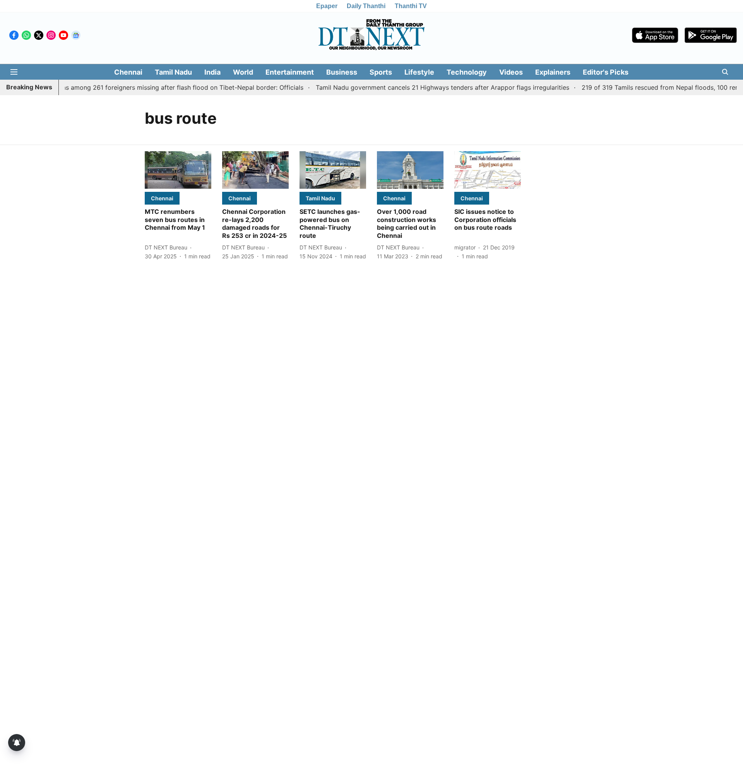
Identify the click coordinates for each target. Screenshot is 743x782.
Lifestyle (419, 72)
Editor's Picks (605, 72)
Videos (511, 72)
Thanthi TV (411, 6)
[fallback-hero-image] (178, 170)
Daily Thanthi (366, 6)
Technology (467, 72)
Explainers (552, 72)
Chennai (128, 72)
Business (341, 72)
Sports (381, 72)
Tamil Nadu (173, 72)
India (212, 72)
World (243, 72)
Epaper (326, 6)
